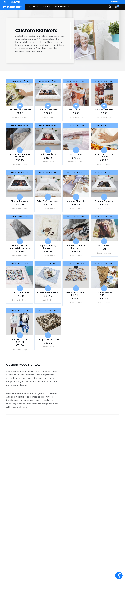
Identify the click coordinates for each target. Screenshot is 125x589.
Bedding (46, 7)
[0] (118, 8)
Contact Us (114, 2)
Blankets (33, 7)
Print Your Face (62, 7)
